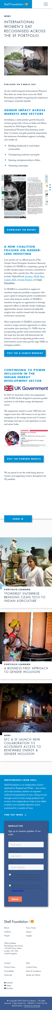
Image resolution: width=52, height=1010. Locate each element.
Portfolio (7, 932)
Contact (7, 963)
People (7, 936)
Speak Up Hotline (33, 975)
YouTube (9, 988)
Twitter (8, 985)
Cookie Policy (31, 967)
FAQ (28, 963)
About (6, 928)
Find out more (13, 815)
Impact (28, 932)
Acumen (29, 277)
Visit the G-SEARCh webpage (25, 353)
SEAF (36, 277)
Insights (29, 936)
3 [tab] (50, 189)
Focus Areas (31, 928)
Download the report (21, 230)
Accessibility (9, 971)
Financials (8, 975)
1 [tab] (50, 184)
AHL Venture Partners (22, 280)
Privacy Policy (9, 967)
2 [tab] (50, 187)
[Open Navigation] (47, 4)
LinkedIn (9, 983)
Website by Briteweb (32, 1006)
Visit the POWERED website (24, 459)
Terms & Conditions (33, 971)
